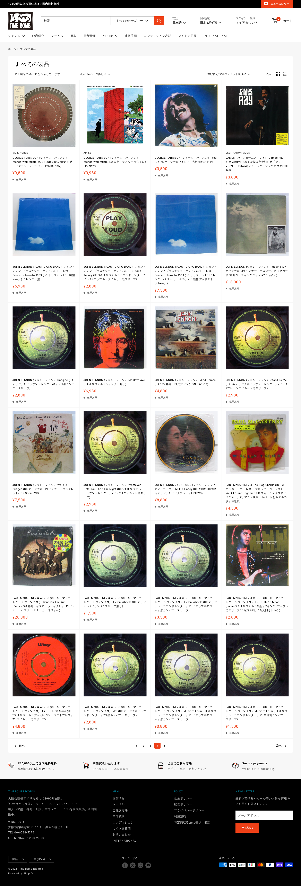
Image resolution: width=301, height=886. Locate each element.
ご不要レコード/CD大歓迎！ (112, 768)
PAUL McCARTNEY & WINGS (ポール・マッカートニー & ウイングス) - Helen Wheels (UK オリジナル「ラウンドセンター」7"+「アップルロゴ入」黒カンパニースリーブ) (186, 604)
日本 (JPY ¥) (38, 859)
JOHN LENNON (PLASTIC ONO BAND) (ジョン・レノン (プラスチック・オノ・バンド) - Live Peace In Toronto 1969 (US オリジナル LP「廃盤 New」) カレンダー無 (43, 273)
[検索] (159, 20)
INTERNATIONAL (215, 35)
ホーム (12, 49)
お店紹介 (38, 35)
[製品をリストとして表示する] (284, 74)
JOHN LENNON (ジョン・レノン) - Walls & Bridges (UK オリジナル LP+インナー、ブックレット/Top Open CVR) (43, 489)
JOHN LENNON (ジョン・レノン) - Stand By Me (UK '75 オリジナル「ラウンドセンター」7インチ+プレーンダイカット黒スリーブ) (257, 384)
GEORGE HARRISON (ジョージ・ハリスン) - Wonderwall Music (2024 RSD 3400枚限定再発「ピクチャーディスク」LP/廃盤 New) (42, 161)
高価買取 (119, 816)
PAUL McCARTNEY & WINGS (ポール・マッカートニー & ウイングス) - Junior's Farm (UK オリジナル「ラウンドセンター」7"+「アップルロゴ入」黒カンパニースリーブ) (185, 713)
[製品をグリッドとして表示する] (278, 74)
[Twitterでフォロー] (133, 865)
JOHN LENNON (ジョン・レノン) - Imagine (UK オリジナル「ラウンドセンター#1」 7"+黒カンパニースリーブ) (43, 384)
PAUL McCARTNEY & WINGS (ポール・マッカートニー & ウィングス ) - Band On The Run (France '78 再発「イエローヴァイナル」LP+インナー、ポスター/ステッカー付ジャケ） (43, 604)
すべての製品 (28, 49)
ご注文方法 (120, 810)
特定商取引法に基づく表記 (192, 822)
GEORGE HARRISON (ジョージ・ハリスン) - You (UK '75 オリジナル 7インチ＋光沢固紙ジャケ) (185, 159)
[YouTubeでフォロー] (148, 865)
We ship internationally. (258, 768)
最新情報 (90, 35)
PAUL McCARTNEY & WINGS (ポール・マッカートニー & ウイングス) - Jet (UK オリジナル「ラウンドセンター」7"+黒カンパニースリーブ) (115, 711)
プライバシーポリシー (189, 810)
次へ (279, 745)
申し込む (247, 827)
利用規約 (180, 816)
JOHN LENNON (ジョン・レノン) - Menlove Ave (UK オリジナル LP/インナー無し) (114, 382)
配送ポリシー (183, 804)
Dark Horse (20, 153)
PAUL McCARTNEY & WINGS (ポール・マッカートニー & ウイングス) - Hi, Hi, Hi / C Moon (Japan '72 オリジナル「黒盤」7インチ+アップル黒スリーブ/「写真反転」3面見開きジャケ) (257, 604)
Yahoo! (108, 35)
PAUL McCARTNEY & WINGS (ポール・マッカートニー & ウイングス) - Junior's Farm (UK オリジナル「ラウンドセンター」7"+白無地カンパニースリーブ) (256, 713)
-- (155, 153)
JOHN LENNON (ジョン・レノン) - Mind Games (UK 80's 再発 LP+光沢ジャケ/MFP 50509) (185, 382)
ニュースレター (279, 3)
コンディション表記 (157, 35)
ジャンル (14, 35)
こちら (49, 768)
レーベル (57, 35)
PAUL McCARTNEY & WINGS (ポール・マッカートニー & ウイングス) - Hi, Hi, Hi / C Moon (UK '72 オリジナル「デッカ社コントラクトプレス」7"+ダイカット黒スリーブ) (43, 713)
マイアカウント (246, 23)
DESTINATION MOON (238, 153)
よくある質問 (188, 35)
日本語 (14, 859)
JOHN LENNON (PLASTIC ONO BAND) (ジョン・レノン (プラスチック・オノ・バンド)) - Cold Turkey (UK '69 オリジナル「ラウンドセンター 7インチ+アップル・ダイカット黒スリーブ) (115, 273)
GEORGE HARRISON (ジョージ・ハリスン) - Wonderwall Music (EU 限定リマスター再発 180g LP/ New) (115, 161)
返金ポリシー (183, 798)
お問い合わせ (122, 834)
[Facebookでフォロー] (125, 865)
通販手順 (131, 35)
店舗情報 (119, 798)
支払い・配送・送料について (187, 768)
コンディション (123, 822)
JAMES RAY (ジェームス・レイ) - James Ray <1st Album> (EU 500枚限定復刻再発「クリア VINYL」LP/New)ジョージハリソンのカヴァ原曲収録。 (257, 164)
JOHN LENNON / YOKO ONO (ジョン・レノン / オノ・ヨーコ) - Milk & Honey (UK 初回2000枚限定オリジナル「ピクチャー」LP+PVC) (185, 489)
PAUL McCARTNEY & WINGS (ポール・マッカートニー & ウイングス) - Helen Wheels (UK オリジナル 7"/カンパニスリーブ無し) (115, 602)
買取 (74, 35)
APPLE (87, 153)
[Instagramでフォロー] (140, 865)
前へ (22, 745)
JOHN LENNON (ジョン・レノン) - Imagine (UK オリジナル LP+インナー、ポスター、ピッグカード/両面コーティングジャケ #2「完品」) (257, 270)
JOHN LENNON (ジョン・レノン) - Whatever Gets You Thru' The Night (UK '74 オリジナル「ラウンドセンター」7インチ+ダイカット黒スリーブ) (115, 491)
